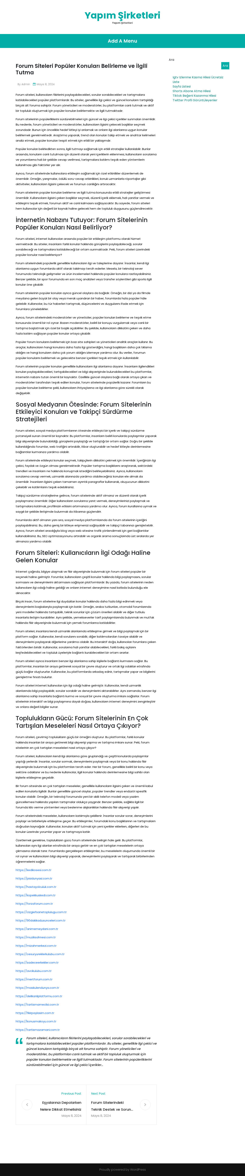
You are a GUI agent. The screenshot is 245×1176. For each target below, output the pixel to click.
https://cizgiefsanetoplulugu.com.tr (41, 912)
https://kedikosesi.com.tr (33, 870)
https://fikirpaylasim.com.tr (35, 1013)
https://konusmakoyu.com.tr (36, 1021)
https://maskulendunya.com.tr (37, 988)
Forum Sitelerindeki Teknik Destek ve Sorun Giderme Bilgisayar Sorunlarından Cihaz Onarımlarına (111, 1106)
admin (25, 84)
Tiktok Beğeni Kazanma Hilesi (194, 95)
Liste (176, 82)
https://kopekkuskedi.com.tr (36, 895)
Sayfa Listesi (182, 86)
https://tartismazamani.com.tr (38, 1030)
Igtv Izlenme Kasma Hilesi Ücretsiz (198, 77)
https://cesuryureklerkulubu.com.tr (40, 954)
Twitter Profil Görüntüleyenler (195, 100)
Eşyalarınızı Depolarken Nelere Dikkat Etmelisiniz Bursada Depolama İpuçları (60, 1106)
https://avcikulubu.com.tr (33, 971)
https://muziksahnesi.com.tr (36, 937)
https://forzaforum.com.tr (34, 904)
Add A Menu (122, 41)
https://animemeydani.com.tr (37, 929)
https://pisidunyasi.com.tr (34, 878)
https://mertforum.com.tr (34, 979)
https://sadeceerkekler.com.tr (37, 962)
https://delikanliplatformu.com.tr (39, 996)
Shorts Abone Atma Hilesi (192, 91)
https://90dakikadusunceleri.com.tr (40, 920)
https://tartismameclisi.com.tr (37, 1005)
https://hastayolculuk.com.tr (36, 887)
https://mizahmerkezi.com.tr (36, 946)
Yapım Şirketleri (122, 15)
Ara (171, 60)
